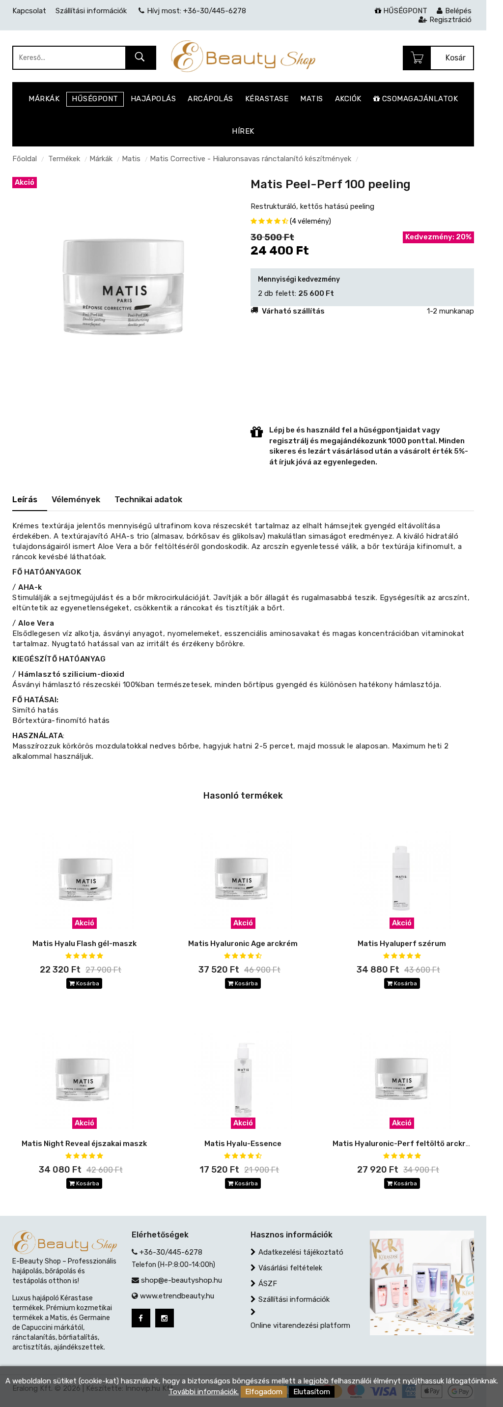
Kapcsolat (29, 10)
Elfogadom (263, 1391)
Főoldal (24, 158)
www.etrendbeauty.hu (177, 1296)
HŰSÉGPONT (404, 10)
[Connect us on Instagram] (164, 1318)
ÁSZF (267, 1283)
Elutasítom (311, 1391)
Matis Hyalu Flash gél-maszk (84, 943)
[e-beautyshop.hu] (243, 56)
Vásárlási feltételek (290, 1267)
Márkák (100, 158)
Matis (131, 158)
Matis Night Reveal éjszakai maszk (84, 1143)
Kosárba (87, 983)
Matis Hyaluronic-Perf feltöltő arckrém (405, 1143)
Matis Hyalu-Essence (242, 1143)
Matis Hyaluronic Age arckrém (243, 943)
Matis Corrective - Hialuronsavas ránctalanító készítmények (250, 158)
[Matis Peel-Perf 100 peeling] (124, 288)
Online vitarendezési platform (300, 1325)
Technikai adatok (148, 499)
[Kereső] (140, 58)
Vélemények (76, 499)
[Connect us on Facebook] (141, 1318)
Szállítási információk (294, 1299)
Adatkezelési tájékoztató (300, 1252)
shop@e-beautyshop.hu (181, 1280)
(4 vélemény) (310, 221)
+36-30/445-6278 (171, 1252)
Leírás (24, 499)
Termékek (64, 158)
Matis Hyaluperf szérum (402, 943)
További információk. (203, 1391)
